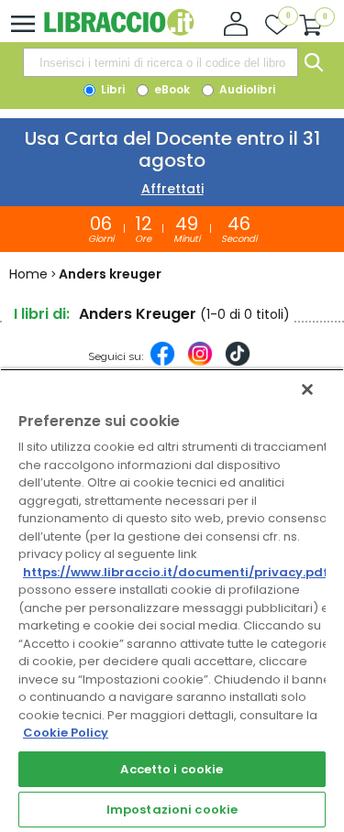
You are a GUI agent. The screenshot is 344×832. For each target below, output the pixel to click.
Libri (111, 89)
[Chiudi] (307, 389)
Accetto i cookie (171, 769)
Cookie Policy (65, 732)
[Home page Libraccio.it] (118, 31)
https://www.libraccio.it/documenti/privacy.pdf (175, 572)
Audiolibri (245, 89)
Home (28, 274)
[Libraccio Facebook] (162, 362)
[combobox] (160, 62)
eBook (170, 89)
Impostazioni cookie (172, 809)
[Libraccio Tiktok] (237, 362)
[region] (172, 600)
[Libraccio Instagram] (200, 362)
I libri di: (42, 313)
